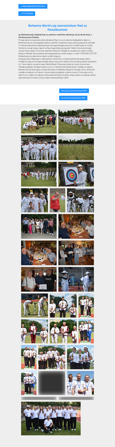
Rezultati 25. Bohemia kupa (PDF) (74, 91)
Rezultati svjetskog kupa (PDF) (73, 98)
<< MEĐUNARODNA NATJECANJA (32, 6)
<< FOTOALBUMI (26, 13)
